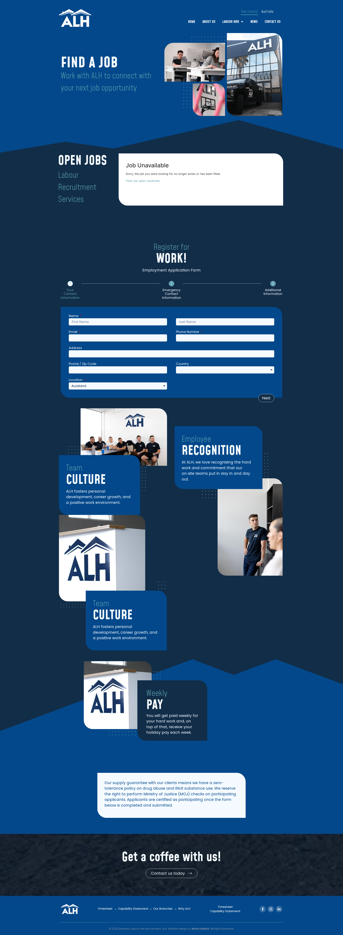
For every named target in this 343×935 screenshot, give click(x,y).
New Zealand (249, 11)
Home (191, 21)
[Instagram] (271, 909)
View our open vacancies (143, 181)
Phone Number (188, 332)
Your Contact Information (70, 294)
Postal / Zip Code (82, 364)
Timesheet (105, 909)
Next (266, 398)
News (254, 21)
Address (75, 348)
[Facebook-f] (262, 909)
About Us (208, 21)
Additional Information (273, 292)
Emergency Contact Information (171, 294)
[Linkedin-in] (279, 909)
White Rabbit (200, 929)
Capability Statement (133, 909)
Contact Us (272, 21)
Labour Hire (230, 21)
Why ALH (184, 909)
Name (74, 316)
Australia (267, 11)
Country (182, 364)
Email (73, 332)
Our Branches (163, 909)
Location (76, 380)
